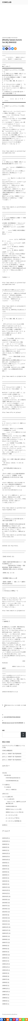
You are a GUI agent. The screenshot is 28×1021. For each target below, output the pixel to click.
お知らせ (4, 793)
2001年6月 (4, 908)
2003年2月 (4, 847)
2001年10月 (5, 896)
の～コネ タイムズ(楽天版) (12, 821)
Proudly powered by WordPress (9, 1014)
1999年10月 (5, 970)
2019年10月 (5, 841)
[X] (6, 48)
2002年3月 (4, 881)
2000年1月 (4, 961)
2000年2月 (4, 958)
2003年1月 (4, 850)
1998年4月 (4, 1004)
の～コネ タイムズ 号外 (12, 818)
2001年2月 (4, 921)
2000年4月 (4, 951)
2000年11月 (5, 930)
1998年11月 (5, 988)
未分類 (4, 825)
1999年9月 (4, 973)
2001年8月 (4, 902)
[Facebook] (3, 48)
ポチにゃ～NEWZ (10, 789)
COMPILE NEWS (10, 806)
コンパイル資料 (6, 796)
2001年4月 (4, 915)
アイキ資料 (5, 784)
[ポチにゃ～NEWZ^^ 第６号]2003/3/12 (11, 759)
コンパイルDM (17, 705)
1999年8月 (4, 976)
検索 (3, 730)
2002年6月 (4, 872)
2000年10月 (5, 933)
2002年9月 (4, 862)
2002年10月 (5, 859)
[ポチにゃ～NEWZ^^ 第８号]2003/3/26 (11, 753)
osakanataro (14, 37)
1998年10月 (5, 991)
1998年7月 (4, 994)
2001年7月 (4, 905)
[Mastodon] (9, 48)
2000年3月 (4, 954)
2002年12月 (5, 853)
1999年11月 (5, 967)
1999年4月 (4, 985)
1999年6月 (4, 982)
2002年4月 (4, 878)
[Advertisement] (14, 22)
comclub (6, 2)
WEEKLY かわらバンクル (9, 705)
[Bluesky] (12, 48)
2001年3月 (4, 918)
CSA (3, 773)
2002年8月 (4, 865)
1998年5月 (4, 1000)
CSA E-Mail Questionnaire (12, 777)
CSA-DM (6, 775)
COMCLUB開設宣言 (7, 750)
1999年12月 (5, 964)
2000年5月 (4, 948)
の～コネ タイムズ (10, 815)
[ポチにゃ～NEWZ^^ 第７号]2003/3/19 (11, 756)
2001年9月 (4, 899)
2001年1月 (4, 924)
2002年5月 (4, 875)
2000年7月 (4, 942)
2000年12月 (5, 927)
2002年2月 (4, 884)
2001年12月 (5, 890)
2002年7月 (4, 868)
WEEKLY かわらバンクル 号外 (13, 812)
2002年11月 (5, 856)
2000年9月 (4, 936)
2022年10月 (5, 838)
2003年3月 (4, 844)
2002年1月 (4, 887)
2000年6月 (4, 945)
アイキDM (6, 787)
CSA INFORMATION (11, 780)
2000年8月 (4, 939)
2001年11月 (5, 893)
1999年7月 (4, 979)
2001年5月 (4, 911)
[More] (15, 48)
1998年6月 (4, 997)
